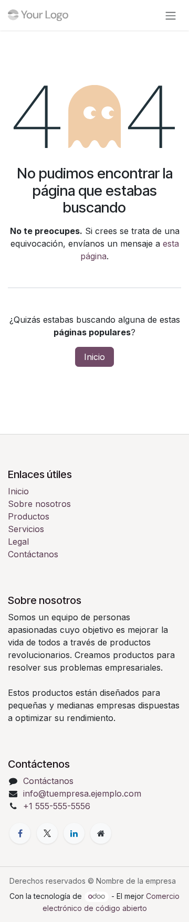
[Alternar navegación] (170, 15)
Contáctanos (33, 554)
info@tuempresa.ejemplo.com (82, 793)
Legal (18, 541)
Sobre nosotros (39, 504)
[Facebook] (19, 833)
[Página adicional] (100, 833)
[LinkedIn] (74, 833)
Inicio (94, 357)
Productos (28, 516)
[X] (47, 833)
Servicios (26, 529)
